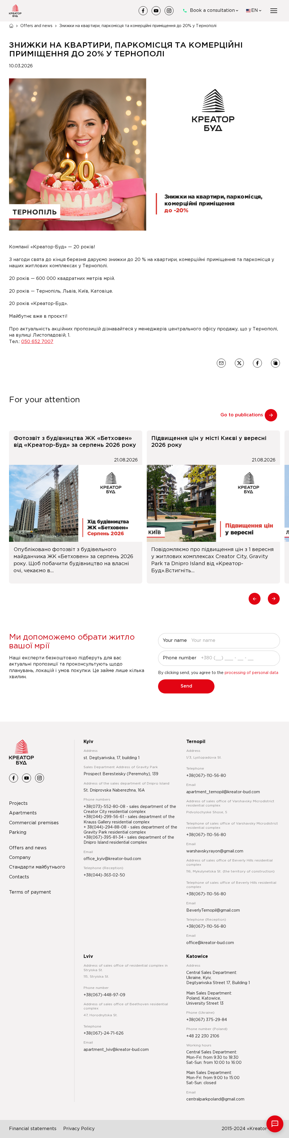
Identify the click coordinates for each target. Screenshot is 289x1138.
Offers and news (36, 26)
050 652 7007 (37, 342)
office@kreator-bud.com (210, 943)
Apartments (23, 813)
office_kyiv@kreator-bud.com (112, 859)
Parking (17, 832)
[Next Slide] (274, 599)
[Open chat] (274, 1123)
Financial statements (32, 1129)
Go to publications (241, 415)
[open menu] (274, 11)
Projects (18, 803)
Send (186, 686)
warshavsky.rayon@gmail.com (214, 851)
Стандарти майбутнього (37, 867)
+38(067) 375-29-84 (206, 1020)
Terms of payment (30, 892)
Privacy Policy (79, 1129)
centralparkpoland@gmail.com (215, 1099)
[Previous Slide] (254, 599)
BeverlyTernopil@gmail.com (213, 910)
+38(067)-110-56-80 (206, 775)
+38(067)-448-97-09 (104, 995)
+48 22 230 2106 (202, 1036)
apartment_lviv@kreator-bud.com (116, 1049)
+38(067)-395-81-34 (104, 837)
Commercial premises (34, 823)
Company (19, 858)
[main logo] (15, 11)
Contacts (19, 877)
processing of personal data (251, 673)
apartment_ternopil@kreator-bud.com (223, 792)
